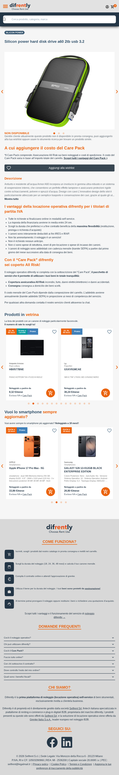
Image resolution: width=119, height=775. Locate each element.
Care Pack (27, 396)
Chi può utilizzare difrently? (17, 644)
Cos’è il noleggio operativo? (17, 637)
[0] (112, 7)
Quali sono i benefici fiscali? (17, 676)
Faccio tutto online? (13, 657)
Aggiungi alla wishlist (61, 167)
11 (75, 404)
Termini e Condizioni (80, 764)
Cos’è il (14, 650)
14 (89, 404)
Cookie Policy (58, 764)
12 (80, 404)
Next (116, 88)
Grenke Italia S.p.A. (40, 719)
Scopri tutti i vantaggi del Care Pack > (86, 158)
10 (71, 404)
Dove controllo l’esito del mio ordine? (22, 670)
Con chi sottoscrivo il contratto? (19, 663)
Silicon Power (14, 32)
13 (85, 404)
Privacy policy (40, 764)
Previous (2, 88)
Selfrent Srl (75, 708)
